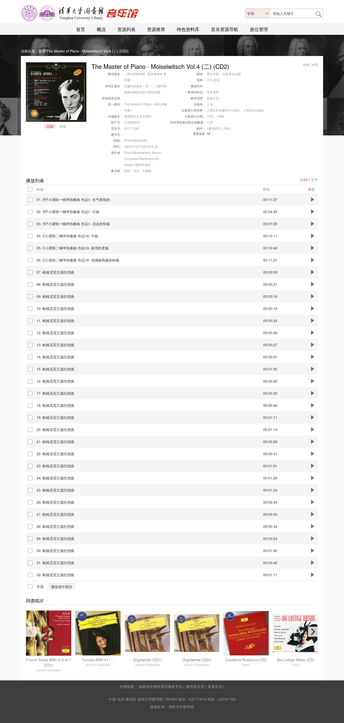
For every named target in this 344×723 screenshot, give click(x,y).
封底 (63, 126)
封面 (50, 126)
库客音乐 (215, 686)
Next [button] (313, 632)
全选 (40, 586)
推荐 (315, 64)
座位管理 (259, 29)
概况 (101, 29)
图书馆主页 (195, 686)
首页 (80, 29)
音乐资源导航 (224, 29)
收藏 (306, 64)
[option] (48, 641)
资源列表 (126, 29)
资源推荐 (156, 29)
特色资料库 (188, 29)
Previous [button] (31, 632)
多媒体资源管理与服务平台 (161, 686)
